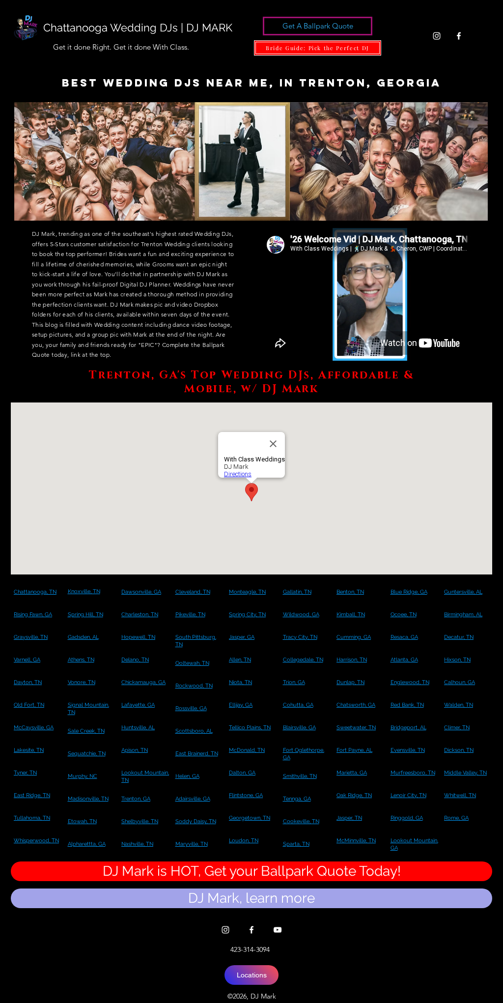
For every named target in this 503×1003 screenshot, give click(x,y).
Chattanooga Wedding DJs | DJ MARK (137, 27)
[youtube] (277, 930)
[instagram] (437, 36)
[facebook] (459, 36)
